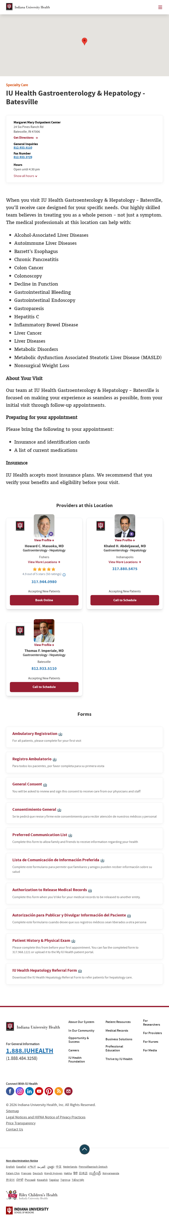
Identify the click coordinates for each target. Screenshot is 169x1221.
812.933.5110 (23, 147)
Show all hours (24, 176)
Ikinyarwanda (110, 1173)
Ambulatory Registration (35, 733)
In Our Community (81, 1030)
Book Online (44, 600)
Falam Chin (13, 1173)
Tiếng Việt (78, 1180)
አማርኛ (32, 1166)
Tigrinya (65, 1180)
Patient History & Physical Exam (41, 940)
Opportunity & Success (78, 1040)
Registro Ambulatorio (32, 759)
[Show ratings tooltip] (64, 575)
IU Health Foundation (76, 1060)
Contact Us (14, 1129)
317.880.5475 (124, 569)
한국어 (10, 1180)
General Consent (27, 784)
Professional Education (114, 1048)
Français (26, 1173)
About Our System (81, 1022)
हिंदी (75, 1173)
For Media (150, 1050)
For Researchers (151, 1022)
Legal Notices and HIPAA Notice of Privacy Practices (46, 1117)
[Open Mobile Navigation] (160, 7)
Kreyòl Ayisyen (53, 1173)
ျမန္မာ (50, 1166)
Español (21, 1166)
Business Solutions (119, 1039)
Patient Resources (118, 1022)
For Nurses (150, 1042)
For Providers (152, 1033)
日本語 (83, 1173)
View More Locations (42, 562)
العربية (41, 1166)
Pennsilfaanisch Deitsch (93, 1166)
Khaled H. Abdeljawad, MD (125, 546)
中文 (59, 1166)
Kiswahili (42, 1180)
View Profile (42, 540)
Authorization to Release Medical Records (50, 890)
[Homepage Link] (28, 7)
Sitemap (12, 1111)
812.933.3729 (23, 157)
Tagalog (54, 1180)
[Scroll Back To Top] (84, 1149)
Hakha (68, 1173)
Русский (30, 1180)
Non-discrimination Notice (22, 1160)
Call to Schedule (124, 600)
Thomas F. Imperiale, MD (44, 651)
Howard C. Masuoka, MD (44, 546)
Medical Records (117, 1030)
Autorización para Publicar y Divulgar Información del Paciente (69, 915)
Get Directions (24, 137)
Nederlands (70, 1166)
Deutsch (38, 1173)
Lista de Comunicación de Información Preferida (56, 860)
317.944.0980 (44, 582)
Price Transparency (20, 1123)
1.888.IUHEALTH (29, 1050)
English (10, 1166)
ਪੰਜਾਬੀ (19, 1180)
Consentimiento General (34, 809)
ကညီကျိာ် (95, 1173)
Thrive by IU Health (119, 1059)
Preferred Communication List (40, 835)
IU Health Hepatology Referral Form (45, 970)
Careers (73, 1050)
